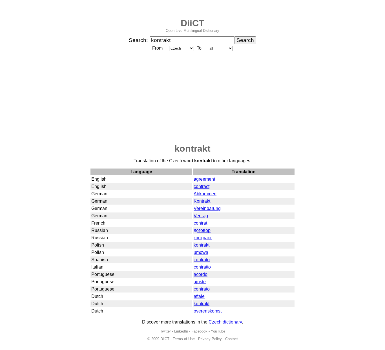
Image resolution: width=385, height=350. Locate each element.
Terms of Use (184, 339)
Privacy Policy (210, 339)
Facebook (199, 331)
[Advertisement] (192, 97)
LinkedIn (181, 331)
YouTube (218, 331)
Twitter (165, 331)
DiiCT (192, 23)
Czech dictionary (225, 322)
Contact (231, 339)
